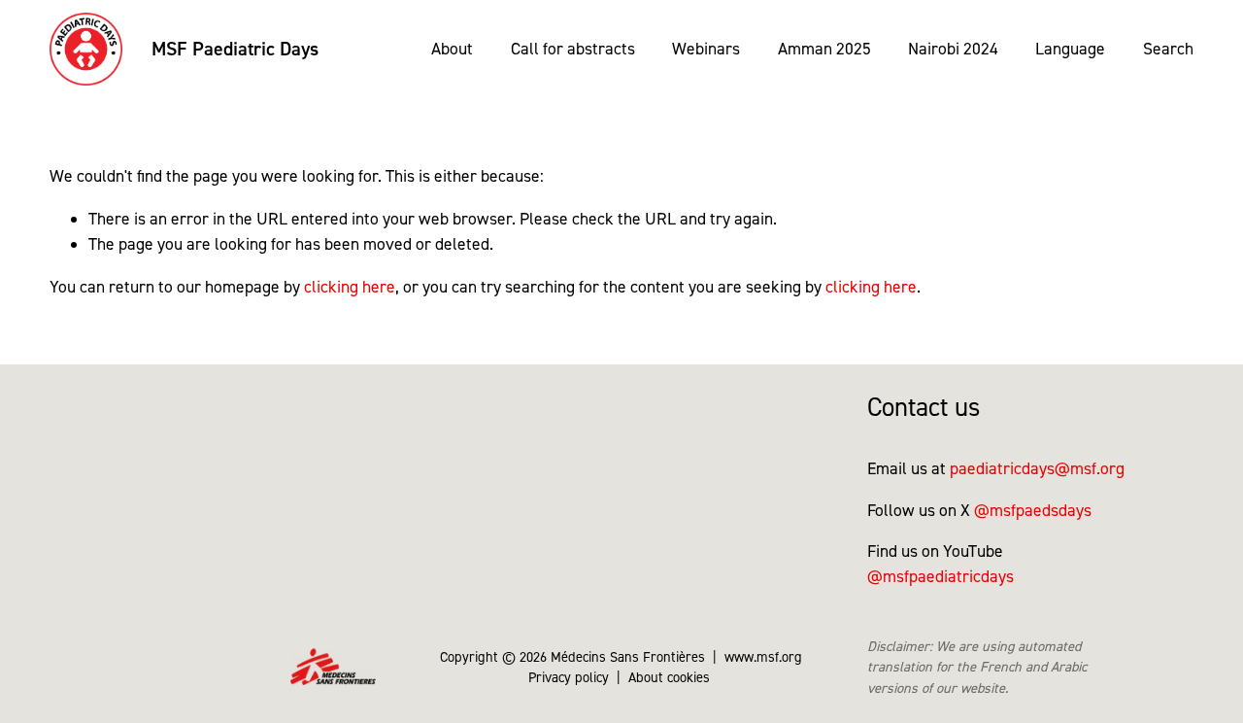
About (452, 48)
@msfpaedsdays (1033, 509)
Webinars (706, 48)
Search (1168, 48)
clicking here (349, 286)
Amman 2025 (824, 48)
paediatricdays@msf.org (1037, 468)
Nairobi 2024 (953, 48)
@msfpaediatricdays (940, 576)
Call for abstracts (573, 48)
